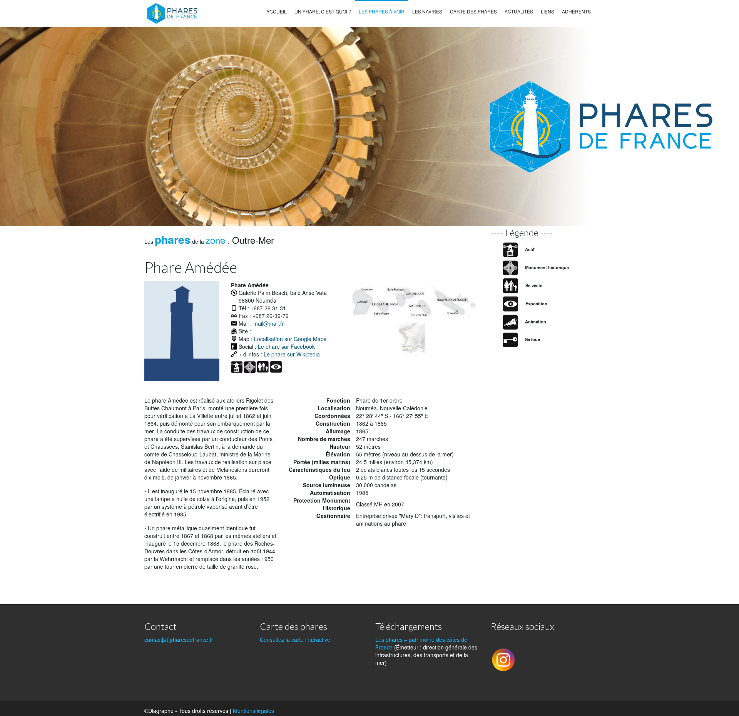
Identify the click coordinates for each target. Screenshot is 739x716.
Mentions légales (253, 710)
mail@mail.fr (268, 323)
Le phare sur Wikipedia (292, 354)
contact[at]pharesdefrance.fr (178, 639)
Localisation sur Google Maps (290, 339)
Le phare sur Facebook (286, 346)
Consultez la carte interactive (295, 639)
